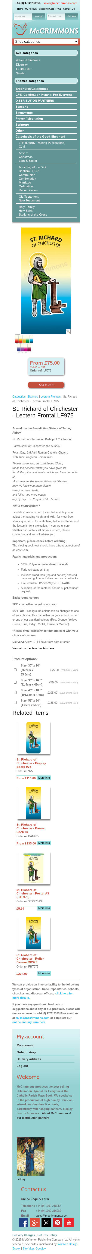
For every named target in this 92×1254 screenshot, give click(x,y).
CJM (22, 146)
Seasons (22, 106)
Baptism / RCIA (29, 171)
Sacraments (24, 112)
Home (20, 8)
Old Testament (29, 196)
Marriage (25, 182)
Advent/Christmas (28, 60)
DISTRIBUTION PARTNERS (35, 100)
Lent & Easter (28, 160)
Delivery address (29, 1059)
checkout (71, 16)
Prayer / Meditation (29, 118)
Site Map (28, 1248)
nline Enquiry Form (36, 1199)
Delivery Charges (23, 1235)
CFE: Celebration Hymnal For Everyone (44, 94)
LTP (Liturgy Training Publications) (42, 142)
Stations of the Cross (33, 214)
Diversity (22, 64)
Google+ (41, 1248)
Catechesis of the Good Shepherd (40, 136)
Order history (26, 1052)
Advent (23, 153)
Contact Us (69, 8)
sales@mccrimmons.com (60, 3)
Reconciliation (28, 190)
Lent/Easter (24, 69)
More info (44, 777)
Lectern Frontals (51, 396)
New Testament (29, 200)
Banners (33, 396)
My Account (31, 8)
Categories (19, 396)
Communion (27, 174)
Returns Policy (47, 1235)
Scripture (22, 124)
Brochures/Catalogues (32, 88)
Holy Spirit (26, 210)
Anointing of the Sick (32, 167)
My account (25, 1045)
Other (20, 130)
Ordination (26, 186)
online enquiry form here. (29, 1022)
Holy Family (27, 207)
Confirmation (27, 178)
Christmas (26, 157)
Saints (20, 73)
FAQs (58, 8)
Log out (22, 1066)
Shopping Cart (46, 8)
